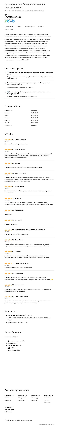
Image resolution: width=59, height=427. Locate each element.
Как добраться (9, 29)
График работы (9, 26)
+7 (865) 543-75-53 (13, 17)
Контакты (41, 26)
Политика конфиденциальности (46, 424)
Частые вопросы (30, 26)
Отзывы (19, 26)
